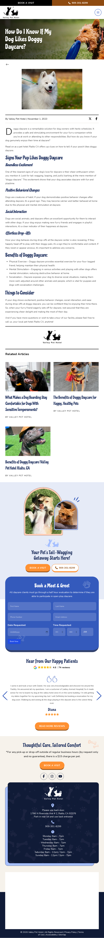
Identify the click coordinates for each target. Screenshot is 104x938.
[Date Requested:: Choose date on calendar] (46, 632)
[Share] (97, 118)
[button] (98, 12)
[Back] (8, 64)
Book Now (14, 641)
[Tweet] (91, 118)
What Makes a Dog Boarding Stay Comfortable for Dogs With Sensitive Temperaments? (26, 403)
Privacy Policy (70, 932)
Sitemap (62, 934)
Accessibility (51, 934)
